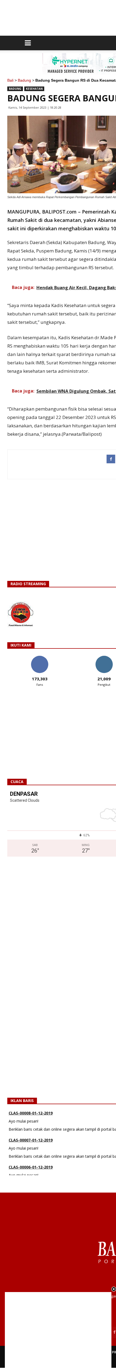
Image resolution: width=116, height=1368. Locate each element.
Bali (10, 80)
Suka (39, 658)
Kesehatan (34, 89)
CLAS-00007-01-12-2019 (31, 1140)
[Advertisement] (58, 1330)
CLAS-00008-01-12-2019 (31, 1113)
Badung (24, 80)
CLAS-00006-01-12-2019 (31, 1167)
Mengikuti (104, 658)
